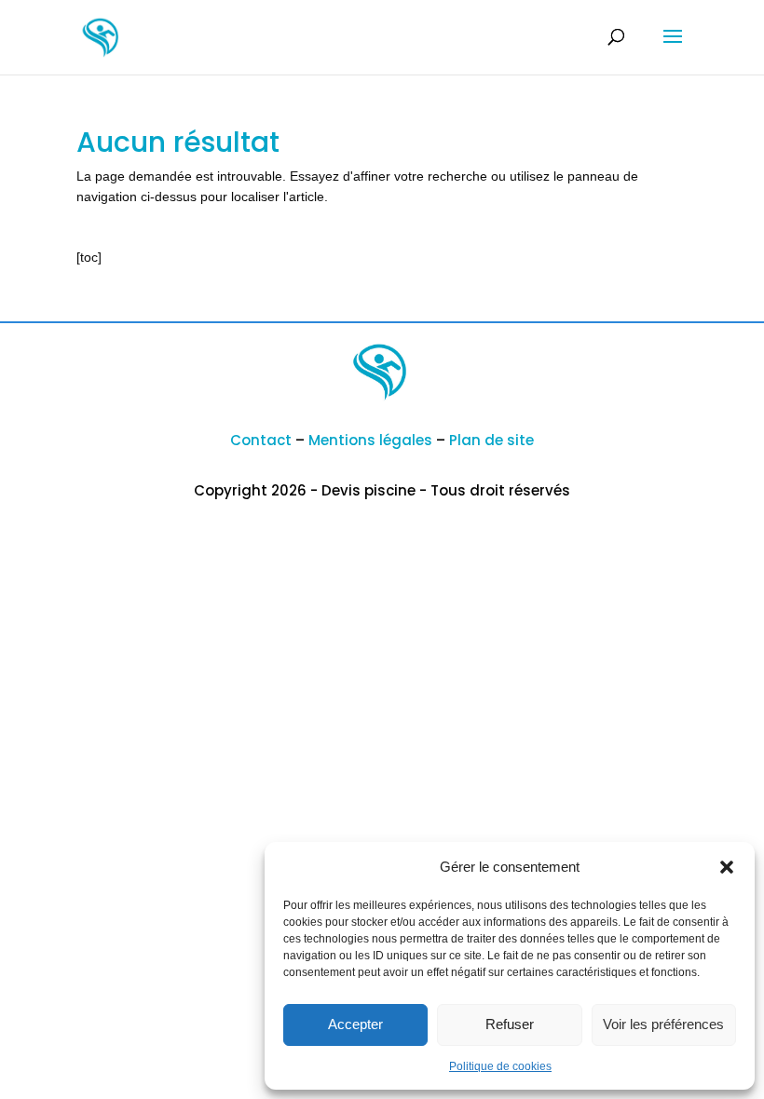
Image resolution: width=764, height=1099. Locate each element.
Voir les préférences (663, 1024)
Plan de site (491, 440)
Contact (261, 440)
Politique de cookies (500, 1066)
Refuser (509, 1024)
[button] (726, 867)
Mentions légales (370, 440)
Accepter (355, 1024)
